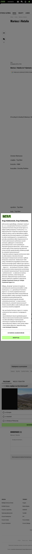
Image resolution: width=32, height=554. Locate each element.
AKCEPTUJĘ (16, 337)
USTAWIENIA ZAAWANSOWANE (16, 333)
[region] (16, 277)
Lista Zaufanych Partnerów (9, 327)
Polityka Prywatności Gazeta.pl (10, 280)
